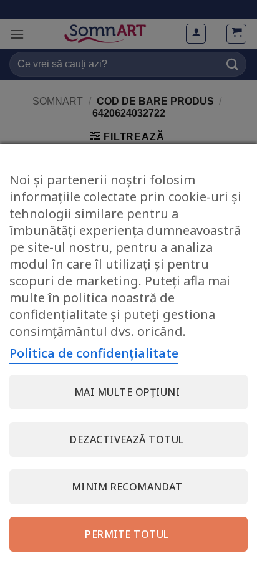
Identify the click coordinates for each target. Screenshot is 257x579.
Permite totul (126, 534)
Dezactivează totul (127, 439)
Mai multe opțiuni (127, 392)
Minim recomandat (127, 487)
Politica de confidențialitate (93, 353)
